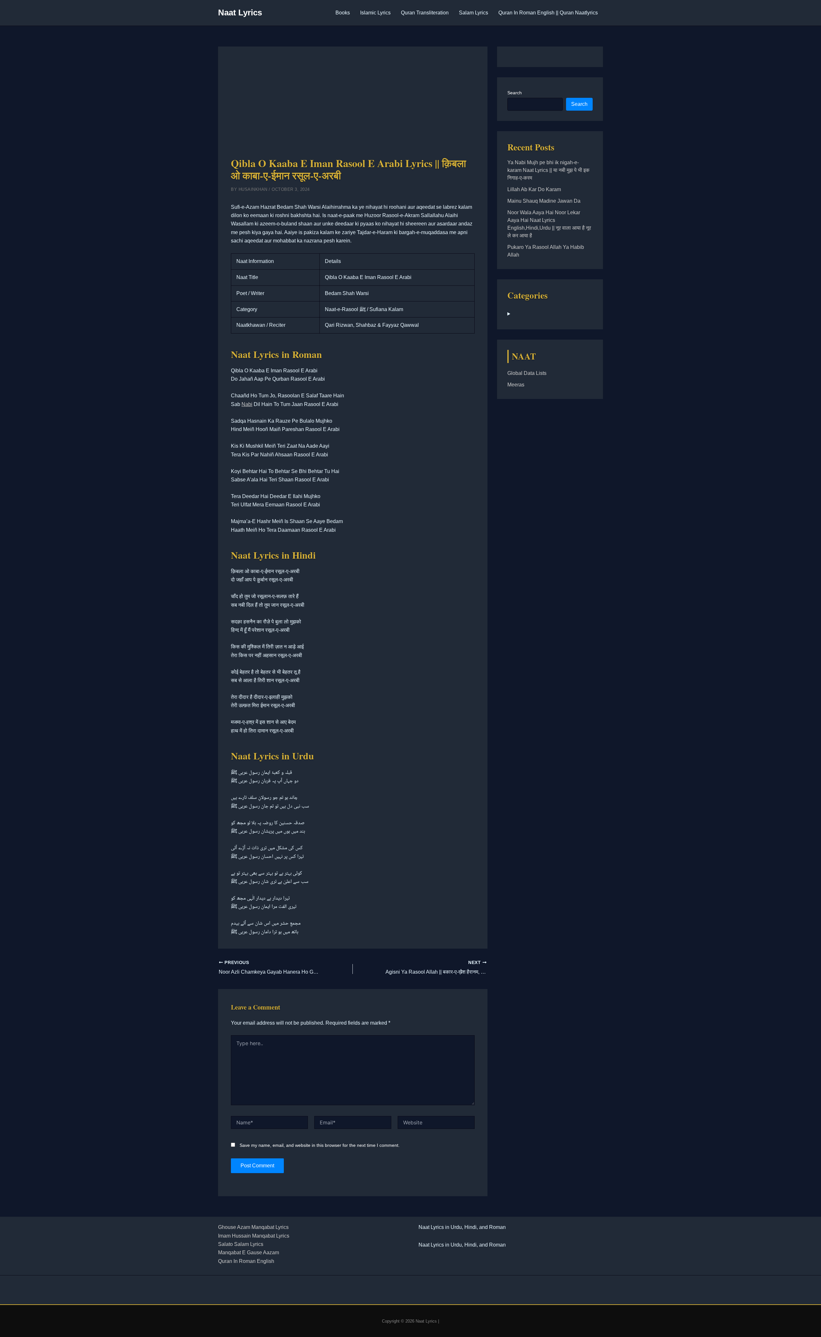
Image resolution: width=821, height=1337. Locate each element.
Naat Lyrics (240, 12)
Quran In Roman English (246, 1261)
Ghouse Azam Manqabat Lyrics (253, 1227)
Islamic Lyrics (375, 12)
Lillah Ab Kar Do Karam (534, 189)
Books (342, 12)
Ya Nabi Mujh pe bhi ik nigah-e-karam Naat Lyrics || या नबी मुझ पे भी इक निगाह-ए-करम (548, 170)
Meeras (515, 384)
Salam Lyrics (473, 12)
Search (514, 92)
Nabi (246, 404)
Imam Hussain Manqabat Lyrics (253, 1236)
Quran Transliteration (425, 12)
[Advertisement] (353, 107)
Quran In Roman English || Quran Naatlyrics (548, 12)
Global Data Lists (526, 373)
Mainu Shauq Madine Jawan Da (543, 201)
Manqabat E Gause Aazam (248, 1252)
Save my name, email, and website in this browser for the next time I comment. (320, 1145)
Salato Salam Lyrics (240, 1244)
